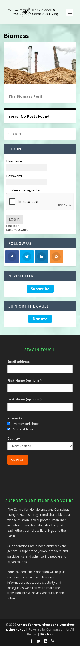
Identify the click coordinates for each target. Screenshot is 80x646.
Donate (40, 319)
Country (13, 438)
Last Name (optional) (24, 399)
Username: (14, 161)
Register (12, 226)
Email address (18, 361)
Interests (14, 418)
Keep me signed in (26, 190)
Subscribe (40, 288)
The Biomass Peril (25, 96)
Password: (14, 176)
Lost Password (17, 230)
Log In (14, 219)
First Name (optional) (24, 380)
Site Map (46, 634)
